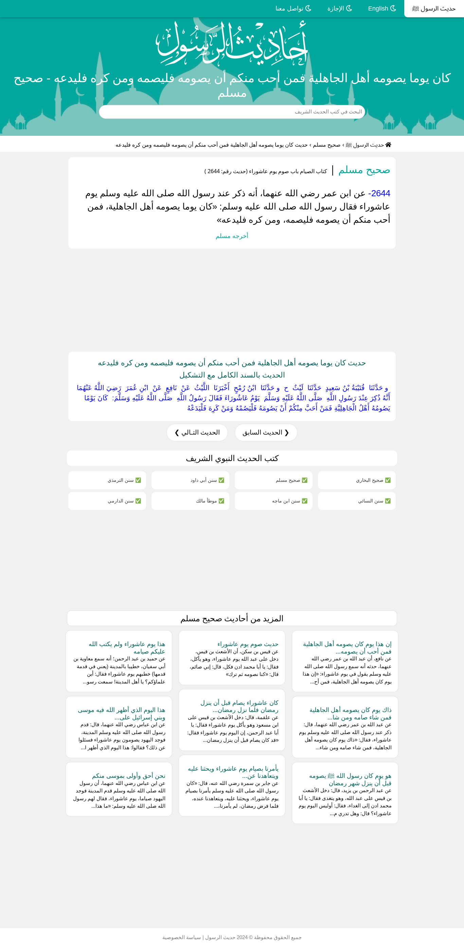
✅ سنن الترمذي (124, 480)
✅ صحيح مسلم (291, 480)
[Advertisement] (260, 298)
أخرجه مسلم (232, 236)
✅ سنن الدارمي (124, 500)
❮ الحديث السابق (266, 432)
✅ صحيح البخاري (373, 480)
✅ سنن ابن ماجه (289, 500)
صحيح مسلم (327, 145)
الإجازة (336, 8)
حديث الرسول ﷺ (434, 8)
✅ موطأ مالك (210, 500)
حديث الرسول (219, 937)
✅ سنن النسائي (374, 500)
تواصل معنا (290, 8)
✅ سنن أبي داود (207, 480)
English (379, 8)
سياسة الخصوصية (181, 937)
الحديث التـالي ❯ (197, 432)
